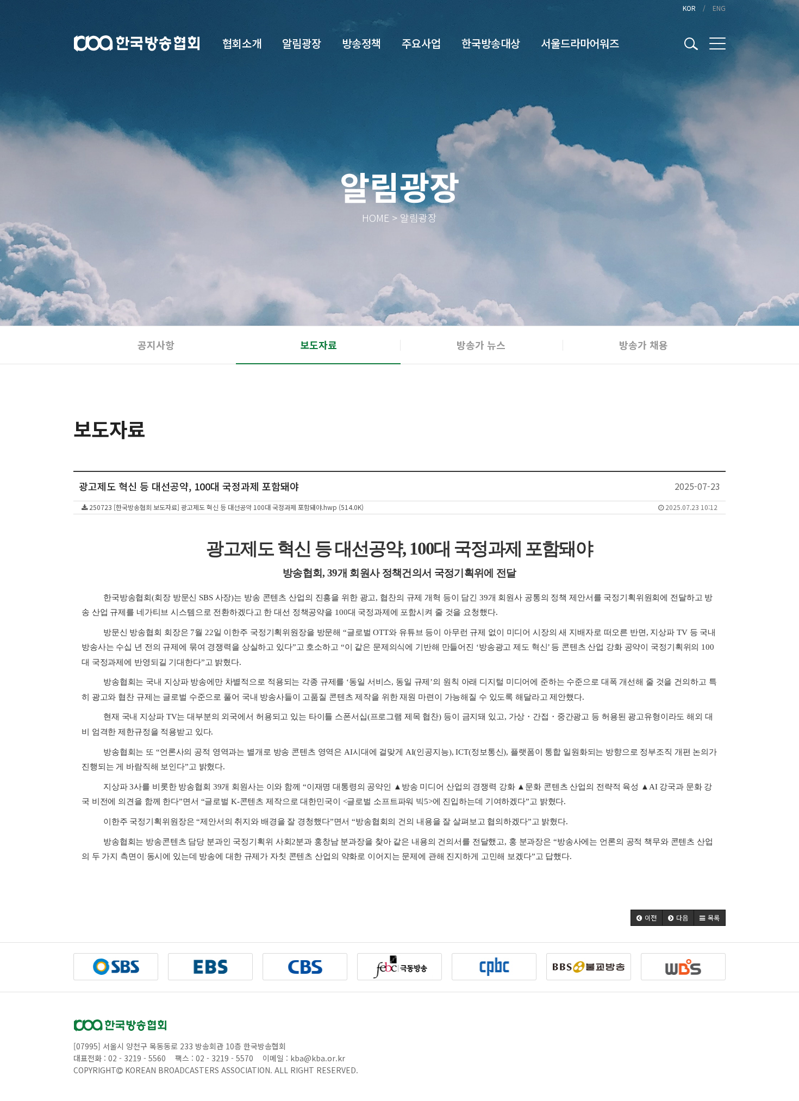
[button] (647, 918)
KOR (689, 8)
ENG (719, 8)
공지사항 (156, 345)
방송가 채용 (643, 345)
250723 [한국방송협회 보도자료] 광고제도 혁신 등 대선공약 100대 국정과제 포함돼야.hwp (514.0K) (402, 507)
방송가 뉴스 (481, 345)
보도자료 (318, 345)
